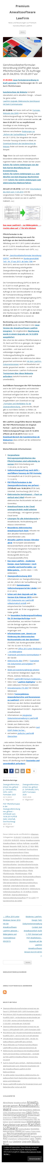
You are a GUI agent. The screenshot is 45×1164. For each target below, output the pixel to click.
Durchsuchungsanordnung (13, 852)
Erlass (26, 852)
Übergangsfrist (28, 879)
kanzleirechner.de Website (15, 92)
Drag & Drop (7, 1117)
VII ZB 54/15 (24, 888)
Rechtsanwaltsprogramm (12, 876)
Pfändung (6, 870)
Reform (6, 879)
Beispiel (6, 846)
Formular (6, 858)
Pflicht (30, 870)
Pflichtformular (8, 873)
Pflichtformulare (21, 873)
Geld (17, 861)
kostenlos (35, 1128)
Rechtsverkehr (36, 1136)
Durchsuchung (32, 849)
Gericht (11, 1122)
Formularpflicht (16, 858)
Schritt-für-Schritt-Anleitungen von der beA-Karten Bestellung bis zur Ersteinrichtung (21, 167)
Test (10, 1142)
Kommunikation (24, 1129)
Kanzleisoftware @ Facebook (14, 972)
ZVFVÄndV (7, 895)
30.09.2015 (15, 840)
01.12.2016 (34, 837)
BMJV (36, 846)
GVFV (5, 867)
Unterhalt (6, 885)
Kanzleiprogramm (14, 867)
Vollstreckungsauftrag (11, 892)
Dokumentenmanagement (21, 1113)
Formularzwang (9, 861)
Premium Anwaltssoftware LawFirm (23, 12)
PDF (36, 867)
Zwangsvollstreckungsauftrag (14, 898)
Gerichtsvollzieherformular (28, 864)
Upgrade (6, 888)
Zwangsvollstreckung (20, 895)
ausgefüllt (34, 843)
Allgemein (34, 834)
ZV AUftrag (27, 892)
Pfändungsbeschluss (19, 870)
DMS (29, 1112)
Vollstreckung (35, 888)
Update (32, 885)
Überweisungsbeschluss (28, 882)
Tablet (32, 1139)
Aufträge (26, 843)
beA (20, 1110)
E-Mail (14, 1117)
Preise (33, 1131)
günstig (17, 1121)
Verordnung (15, 888)
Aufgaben (15, 1110)
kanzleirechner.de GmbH (12, 901)
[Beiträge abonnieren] (4, 993)
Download (22, 849)
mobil (18, 1130)
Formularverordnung (30, 858)
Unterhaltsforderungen (20, 885)
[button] (6, 771)
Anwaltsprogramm (33, 840)
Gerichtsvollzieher (10, 864)
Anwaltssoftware (9, 843)
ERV (35, 1119)
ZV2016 (35, 892)
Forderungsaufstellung (11, 855)
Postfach (28, 1131)
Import (23, 1122)
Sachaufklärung (15, 879)
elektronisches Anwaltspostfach (23, 1119)
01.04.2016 (26, 837)
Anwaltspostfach (20, 1102)
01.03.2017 (18, 837)
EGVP (24, 1117)
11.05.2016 (7, 840)
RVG (5, 1138)
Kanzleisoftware (28, 867)
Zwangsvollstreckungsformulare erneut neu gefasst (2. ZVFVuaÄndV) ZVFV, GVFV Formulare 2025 (16, 789)
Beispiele (13, 846)
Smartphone (12, 1139)
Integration (33, 1121)
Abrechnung (8, 1102)
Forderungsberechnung (30, 855)
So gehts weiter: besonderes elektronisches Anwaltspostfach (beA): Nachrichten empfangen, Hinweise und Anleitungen (22, 1078)
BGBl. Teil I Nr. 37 (24, 846)
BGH (32, 846)
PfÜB (30, 873)
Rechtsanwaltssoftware (32, 876)
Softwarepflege (23, 1139)
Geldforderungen (26, 861)
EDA (19, 1117)
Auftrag (19, 843)
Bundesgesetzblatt (10, 849)
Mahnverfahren (9, 1131)
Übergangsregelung (10, 882)
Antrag (22, 840)
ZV (21, 892)
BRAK (24, 1113)
